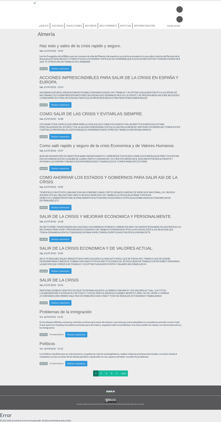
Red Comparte (108, 25)
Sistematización (144, 25)
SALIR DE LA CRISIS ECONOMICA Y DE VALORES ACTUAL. (96, 248)
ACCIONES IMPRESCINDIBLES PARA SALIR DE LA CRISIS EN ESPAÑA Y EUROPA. (109, 79)
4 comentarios (56, 334)
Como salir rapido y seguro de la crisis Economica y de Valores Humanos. (107, 145)
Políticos (47, 343)
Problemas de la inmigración (66, 312)
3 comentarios (56, 363)
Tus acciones (74, 25)
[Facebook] (179, 9)
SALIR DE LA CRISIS (59, 280)
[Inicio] (35, 2)
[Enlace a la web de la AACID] (109, 391)
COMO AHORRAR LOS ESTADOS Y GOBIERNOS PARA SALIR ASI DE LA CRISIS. (108, 179)
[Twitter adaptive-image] (179, 19)
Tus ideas (57, 25)
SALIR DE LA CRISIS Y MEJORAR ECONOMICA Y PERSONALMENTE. (106, 216)
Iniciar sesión (173, 25)
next (123, 373)
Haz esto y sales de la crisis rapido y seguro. (80, 46)
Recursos (90, 25)
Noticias (125, 25)
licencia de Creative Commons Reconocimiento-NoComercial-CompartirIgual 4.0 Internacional (117, 404)
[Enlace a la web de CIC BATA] (107, 391)
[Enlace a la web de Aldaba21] (111, 391)
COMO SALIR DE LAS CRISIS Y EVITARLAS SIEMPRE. (91, 114)
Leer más (44, 69)
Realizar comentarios (60, 68)
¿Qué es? (44, 25)
